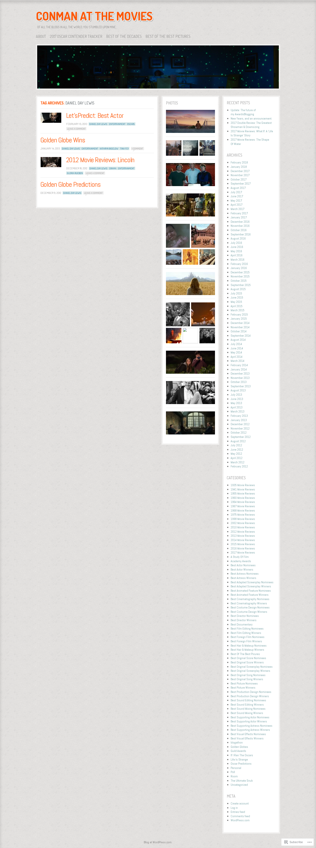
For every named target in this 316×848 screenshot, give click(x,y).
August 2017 (238, 188)
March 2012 (237, 462)
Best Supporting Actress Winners (250, 730)
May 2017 (236, 200)
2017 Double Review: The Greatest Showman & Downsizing (251, 125)
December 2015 (240, 272)
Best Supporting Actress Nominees (251, 726)
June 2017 (237, 196)
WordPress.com (240, 820)
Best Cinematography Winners (249, 603)
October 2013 (239, 382)
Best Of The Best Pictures (168, 36)
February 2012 (239, 466)
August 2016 (238, 238)
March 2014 (237, 361)
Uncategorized (239, 785)
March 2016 (237, 259)
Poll (233, 772)
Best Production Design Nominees (251, 692)
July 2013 (236, 395)
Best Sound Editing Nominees (248, 700)
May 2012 (236, 454)
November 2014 (240, 327)
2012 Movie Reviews (243, 532)
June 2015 (237, 297)
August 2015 (238, 289)
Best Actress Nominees (245, 574)
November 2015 (240, 276)
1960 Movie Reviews (243, 498)
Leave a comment (76, 128)
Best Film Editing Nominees (247, 628)
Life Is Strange (239, 759)
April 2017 (236, 205)
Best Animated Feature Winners (249, 595)
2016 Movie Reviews (243, 548)
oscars (131, 124)
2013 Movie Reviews (243, 536)
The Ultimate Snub (242, 781)
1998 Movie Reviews (243, 519)
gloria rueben (75, 173)
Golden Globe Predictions (70, 184)
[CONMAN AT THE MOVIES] (158, 67)
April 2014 (236, 357)
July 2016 (236, 243)
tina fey (124, 148)
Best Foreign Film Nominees (247, 637)
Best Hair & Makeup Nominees (249, 645)
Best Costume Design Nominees (250, 607)
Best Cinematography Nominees (250, 599)
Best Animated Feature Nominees (251, 591)
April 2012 (236, 458)
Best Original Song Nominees (248, 675)
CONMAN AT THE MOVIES (94, 16)
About (41, 36)
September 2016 (241, 234)
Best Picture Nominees (244, 683)
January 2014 (239, 369)
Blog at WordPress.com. (158, 842)
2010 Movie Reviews (243, 527)
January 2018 (239, 167)
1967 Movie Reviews (243, 506)
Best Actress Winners (243, 578)
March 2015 (237, 310)
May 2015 (236, 302)
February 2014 (239, 365)
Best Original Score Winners (247, 662)
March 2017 (237, 209)
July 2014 (236, 344)
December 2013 (240, 373)
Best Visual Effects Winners (247, 738)
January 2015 (239, 319)
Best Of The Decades (124, 36)
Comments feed (240, 816)
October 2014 (239, 331)
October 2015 (239, 281)
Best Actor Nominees (243, 565)
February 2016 (239, 264)
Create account (240, 803)
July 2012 (236, 445)
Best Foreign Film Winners (246, 641)
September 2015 (241, 285)
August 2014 (238, 340)
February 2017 (239, 213)
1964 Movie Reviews (243, 502)
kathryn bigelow (109, 148)
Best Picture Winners (243, 687)
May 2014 (236, 352)
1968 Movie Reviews (243, 510)
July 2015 (236, 293)
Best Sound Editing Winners (247, 704)
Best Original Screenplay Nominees (252, 667)
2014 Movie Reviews (243, 540)
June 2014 (237, 348)
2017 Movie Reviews (243, 552)
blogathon (237, 742)
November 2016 (240, 226)
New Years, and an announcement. (251, 118)
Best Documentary (242, 624)
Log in (234, 808)
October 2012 (239, 432)
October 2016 (239, 230)
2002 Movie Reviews (243, 523)
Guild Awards (238, 751)
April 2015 (236, 306)
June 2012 (237, 449)
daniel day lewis (98, 124)
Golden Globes (239, 747)
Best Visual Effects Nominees (248, 734)
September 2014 (241, 336)
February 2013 (239, 416)
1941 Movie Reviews (243, 489)
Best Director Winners (243, 620)
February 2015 (239, 314)
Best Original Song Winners (247, 679)
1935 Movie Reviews (243, 485)
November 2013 (240, 378)
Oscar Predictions (241, 764)
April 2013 (236, 407)
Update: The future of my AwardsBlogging (243, 112)
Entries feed (238, 812)
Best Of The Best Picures (245, 654)
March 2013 (237, 411)
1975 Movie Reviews (243, 515)
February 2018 (239, 162)
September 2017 (241, 183)
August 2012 (238, 441)
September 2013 (241, 386)
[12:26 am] (51, 118)
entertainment (117, 124)
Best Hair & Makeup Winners (247, 650)
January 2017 (239, 217)
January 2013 (239, 420)
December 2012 (240, 424)
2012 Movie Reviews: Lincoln (100, 160)
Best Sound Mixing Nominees (248, 709)
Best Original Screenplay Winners (250, 671)
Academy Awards (241, 561)
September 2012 (241, 437)
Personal (236, 768)
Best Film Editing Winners (246, 633)
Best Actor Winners (242, 569)
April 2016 (236, 255)
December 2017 (240, 171)
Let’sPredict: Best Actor (94, 115)
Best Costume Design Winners (249, 612)
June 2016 (237, 247)
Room (234, 776)
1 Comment (137, 148)
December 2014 (240, 323)
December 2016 (240, 222)
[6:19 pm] (51, 162)
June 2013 (237, 399)
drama (112, 168)
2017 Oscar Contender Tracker (76, 36)
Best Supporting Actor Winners (249, 721)
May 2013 (236, 403)
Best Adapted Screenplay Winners (251, 586)
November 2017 (240, 175)
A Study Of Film (240, 557)
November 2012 (240, 428)
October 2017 (239, 179)
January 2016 (239, 268)
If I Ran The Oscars (242, 755)
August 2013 (238, 390)
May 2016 (236, 251)
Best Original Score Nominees (248, 658)
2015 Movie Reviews (243, 544)
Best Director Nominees (245, 616)
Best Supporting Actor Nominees (250, 717)
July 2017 (236, 192)
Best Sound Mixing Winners (247, 713)
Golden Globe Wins (62, 140)
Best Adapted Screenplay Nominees (252, 582)
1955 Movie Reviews (243, 493)
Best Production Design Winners (250, 696)
